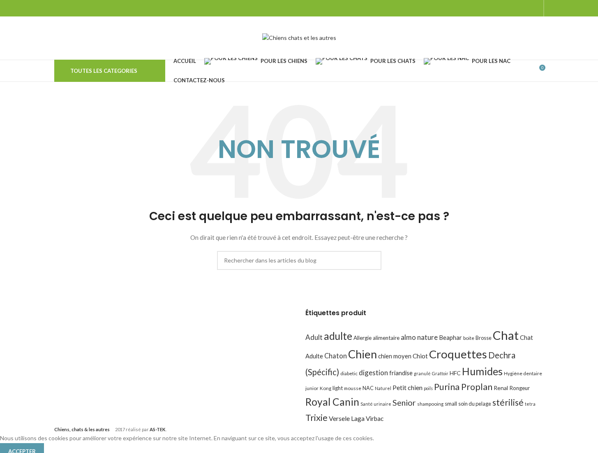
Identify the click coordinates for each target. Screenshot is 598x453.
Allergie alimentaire (376, 338)
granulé (422, 373)
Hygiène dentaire (523, 373)
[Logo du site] (299, 37)
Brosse (484, 338)
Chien (362, 354)
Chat (506, 335)
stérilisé (508, 402)
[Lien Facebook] (492, 8)
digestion (373, 372)
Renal (501, 387)
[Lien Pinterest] (523, 8)
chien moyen (394, 356)
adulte (338, 336)
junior (312, 388)
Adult (314, 337)
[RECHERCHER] (371, 260)
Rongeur (519, 388)
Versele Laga (347, 418)
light (337, 388)
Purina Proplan (463, 386)
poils (428, 388)
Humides (482, 371)
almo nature (419, 337)
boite (468, 338)
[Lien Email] (513, 8)
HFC (455, 372)
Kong (325, 388)
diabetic (349, 373)
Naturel (383, 388)
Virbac (374, 418)
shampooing (430, 404)
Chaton (335, 356)
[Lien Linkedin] (534, 8)
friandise (401, 372)
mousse (352, 388)
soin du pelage (474, 403)
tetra (530, 404)
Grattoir (440, 373)
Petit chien (408, 387)
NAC (368, 388)
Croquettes (458, 354)
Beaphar (450, 337)
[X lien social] (502, 8)
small (451, 403)
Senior (404, 402)
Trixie (316, 417)
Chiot (420, 356)
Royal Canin (332, 402)
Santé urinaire (375, 404)
